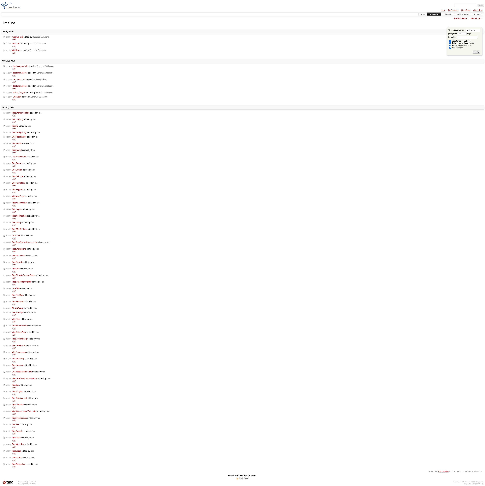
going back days (459, 34)
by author (452, 37)
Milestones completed (460, 41)
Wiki (423, 14)
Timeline (434, 14)
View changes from (456, 30)
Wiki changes (457, 48)
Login (443, 10)
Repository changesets (461, 45)
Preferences (453, 10)
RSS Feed (244, 478)
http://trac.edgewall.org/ (474, 484)
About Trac (478, 10)
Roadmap (447, 14)
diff (14, 40)
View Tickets (463, 14)
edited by (27, 37)
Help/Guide (465, 10)
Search (477, 14)
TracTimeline (443, 471)
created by (29, 92)
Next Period (475, 18)
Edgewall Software (28, 484)
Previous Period (460, 18)
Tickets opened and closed (462, 43)
